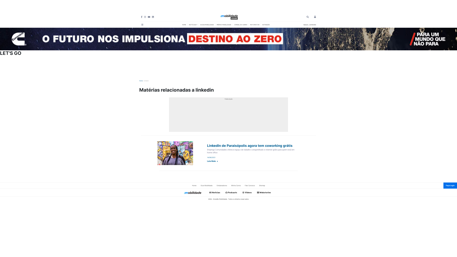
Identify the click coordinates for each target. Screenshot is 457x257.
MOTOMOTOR (254, 25)
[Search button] (308, 17)
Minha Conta (236, 185)
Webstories (265, 192)
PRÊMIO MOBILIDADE (224, 25)
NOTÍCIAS (192, 25)
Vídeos (248, 192)
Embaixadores (222, 185)
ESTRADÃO (266, 25)
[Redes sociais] (141, 17)
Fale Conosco (250, 185)
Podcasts (232, 192)
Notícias (215, 192)
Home (141, 81)
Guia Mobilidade (207, 185)
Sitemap (262, 185)
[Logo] (229, 17)
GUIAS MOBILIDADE (207, 25)
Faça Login (450, 185)
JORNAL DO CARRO (240, 25)
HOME (184, 25)
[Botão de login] (315, 17)
